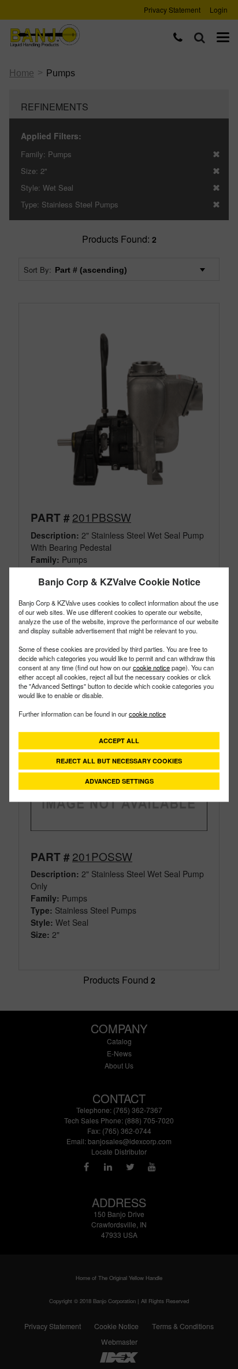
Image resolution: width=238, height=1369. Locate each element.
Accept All (119, 740)
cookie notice (151, 667)
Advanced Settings (119, 781)
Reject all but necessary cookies (119, 760)
